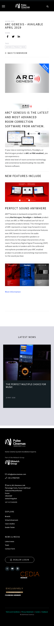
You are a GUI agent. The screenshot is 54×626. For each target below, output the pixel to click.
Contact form (10, 549)
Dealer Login (21, 559)
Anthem (9, 47)
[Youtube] (12, 568)
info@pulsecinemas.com (16, 474)
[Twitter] (13, 36)
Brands (7, 516)
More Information (13, 291)
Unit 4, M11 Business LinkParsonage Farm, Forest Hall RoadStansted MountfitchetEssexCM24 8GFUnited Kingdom (17, 492)
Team (7, 545)
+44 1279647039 (13, 478)
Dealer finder (10, 527)
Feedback (45, 612)
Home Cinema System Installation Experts (20, 452)
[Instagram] (7, 568)
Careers (37, 612)
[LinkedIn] (18, 36)
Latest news (9, 541)
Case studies (10, 524)
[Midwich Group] (13, 463)
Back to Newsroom (17, 53)
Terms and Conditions (13, 612)
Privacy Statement (27, 612)
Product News (19, 47)
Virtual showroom (11, 520)
